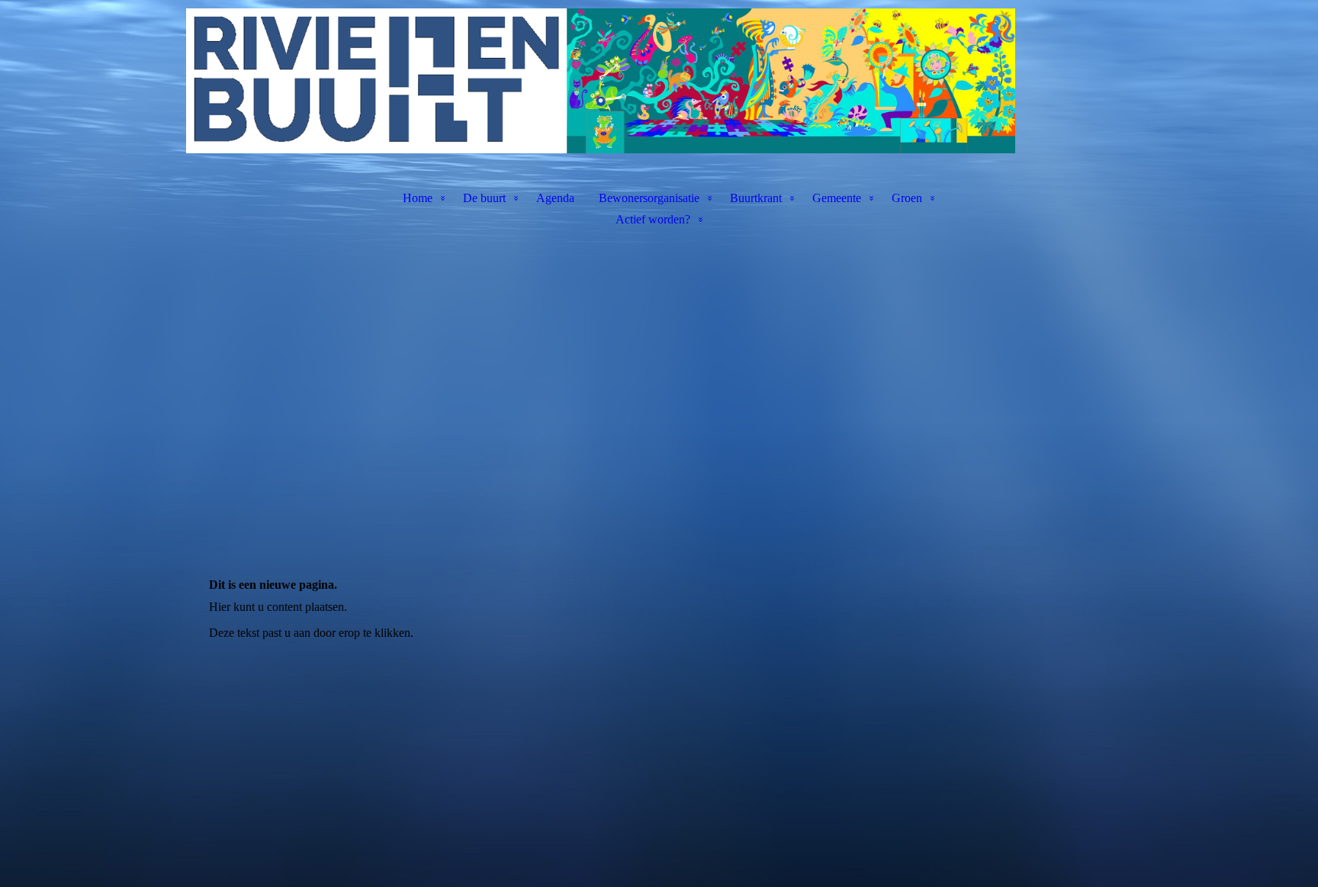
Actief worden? (653, 219)
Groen (907, 197)
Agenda (555, 197)
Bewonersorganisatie (649, 197)
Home (417, 197)
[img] (659, 81)
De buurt (484, 197)
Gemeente (836, 197)
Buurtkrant (756, 197)
